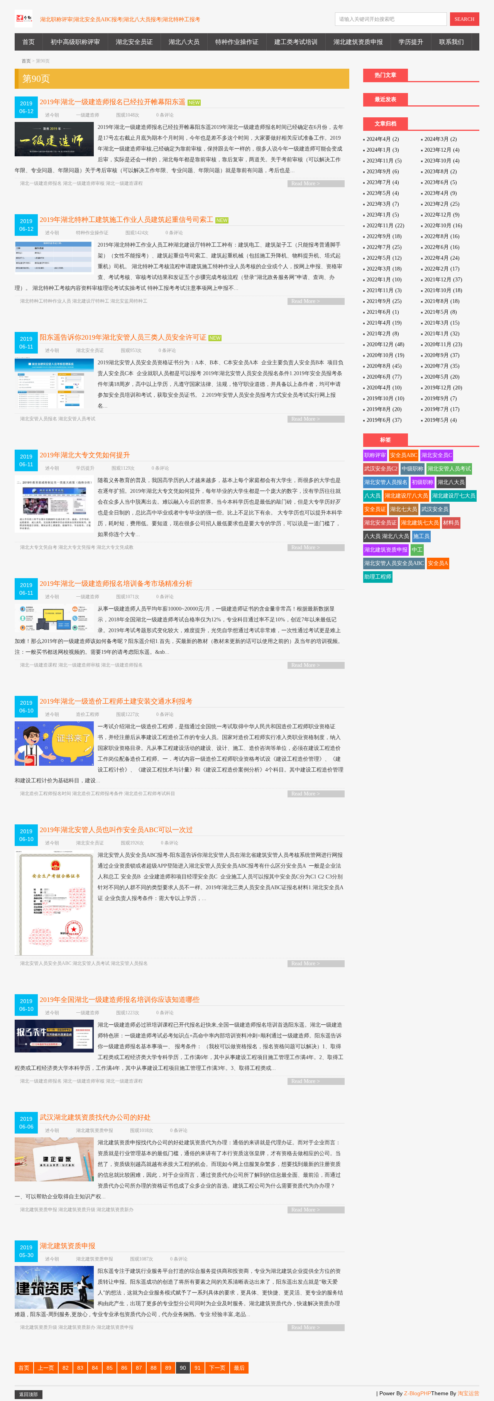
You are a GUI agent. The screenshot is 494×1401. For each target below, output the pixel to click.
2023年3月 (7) (383, 204)
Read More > (305, 183)
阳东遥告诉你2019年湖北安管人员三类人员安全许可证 (123, 337)
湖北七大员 (403, 509)
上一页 (46, 1368)
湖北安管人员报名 (38, 418)
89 (168, 1368)
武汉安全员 (434, 509)
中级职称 (412, 469)
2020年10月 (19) (385, 355)
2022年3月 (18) (384, 269)
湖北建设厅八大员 (406, 496)
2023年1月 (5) (383, 215)
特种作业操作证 (237, 42)
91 (198, 1368)
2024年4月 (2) (383, 139)
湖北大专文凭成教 (115, 547)
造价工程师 (87, 714)
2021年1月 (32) (442, 334)
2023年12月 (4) (442, 150)
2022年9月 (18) (384, 236)
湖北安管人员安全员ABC (45, 963)
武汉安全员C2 (381, 469)
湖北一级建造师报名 (41, 183)
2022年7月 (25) (384, 247)
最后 (239, 1368)
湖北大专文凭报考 (76, 547)
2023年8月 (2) (441, 171)
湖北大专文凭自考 (38, 547)
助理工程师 (377, 577)
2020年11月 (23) (443, 344)
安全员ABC (403, 455)
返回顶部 (28, 1394)
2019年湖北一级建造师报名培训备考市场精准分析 (116, 583)
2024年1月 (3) (383, 150)
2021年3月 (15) (442, 323)
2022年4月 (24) (442, 258)
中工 (417, 550)
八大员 (372, 496)
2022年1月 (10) (384, 280)
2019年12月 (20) (443, 388)
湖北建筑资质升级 (76, 1209)
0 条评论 (165, 115)
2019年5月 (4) (441, 420)
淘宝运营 (468, 1393)
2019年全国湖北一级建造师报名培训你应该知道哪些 (120, 999)
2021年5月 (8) (441, 312)
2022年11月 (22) (385, 225)
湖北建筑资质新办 (115, 1209)
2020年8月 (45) (384, 366)
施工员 (421, 536)
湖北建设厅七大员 (453, 496)
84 (95, 1368)
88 (154, 1368)
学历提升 (411, 42)
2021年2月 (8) (383, 334)
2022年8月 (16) (442, 236)
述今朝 (52, 115)
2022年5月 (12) (384, 258)
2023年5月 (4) (383, 193)
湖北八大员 (184, 42)
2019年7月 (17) (442, 409)
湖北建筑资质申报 (358, 42)
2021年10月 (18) (443, 290)
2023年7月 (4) (383, 182)
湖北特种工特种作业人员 (45, 301)
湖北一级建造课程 (124, 183)
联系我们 (451, 42)
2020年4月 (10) (384, 388)
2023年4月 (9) (441, 193)
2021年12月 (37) (443, 280)
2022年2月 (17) (442, 269)
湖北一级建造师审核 (84, 183)
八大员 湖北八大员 (386, 536)
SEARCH (464, 19)
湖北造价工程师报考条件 (97, 793)
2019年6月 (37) (384, 420)
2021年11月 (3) (384, 290)
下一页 (217, 1368)
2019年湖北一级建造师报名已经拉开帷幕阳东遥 (113, 102)
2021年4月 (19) (384, 323)
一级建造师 (87, 115)
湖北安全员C (436, 455)
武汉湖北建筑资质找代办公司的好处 (95, 1117)
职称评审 (375, 455)
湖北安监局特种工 (128, 301)
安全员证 (375, 509)
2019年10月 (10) (385, 398)
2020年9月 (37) (442, 355)
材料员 (451, 523)
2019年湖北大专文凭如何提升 (85, 455)
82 (66, 1368)
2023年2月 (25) (442, 204)
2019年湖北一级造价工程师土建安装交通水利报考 (116, 701)
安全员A (438, 563)
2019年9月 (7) (441, 398)
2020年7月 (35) (442, 366)
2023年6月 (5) (441, 182)
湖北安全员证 (134, 42)
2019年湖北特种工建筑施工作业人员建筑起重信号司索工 (126, 219)
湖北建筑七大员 (420, 523)
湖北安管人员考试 (76, 418)
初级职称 (422, 482)
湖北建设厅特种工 (90, 301)
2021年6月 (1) (383, 312)
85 (110, 1368)
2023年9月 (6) (383, 171)
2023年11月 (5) (384, 161)
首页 (28, 42)
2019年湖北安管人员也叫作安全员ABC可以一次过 (116, 830)
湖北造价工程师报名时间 (45, 793)
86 (124, 1368)
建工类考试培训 (296, 42)
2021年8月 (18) (442, 301)
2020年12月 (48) (385, 344)
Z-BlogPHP (417, 1393)
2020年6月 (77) (384, 377)
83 (80, 1368)
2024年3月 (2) (441, 139)
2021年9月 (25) (384, 301)
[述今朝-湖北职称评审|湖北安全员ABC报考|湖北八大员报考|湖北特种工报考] (23, 23)
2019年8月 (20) (384, 409)
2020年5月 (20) (442, 377)
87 (139, 1368)
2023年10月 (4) (442, 161)
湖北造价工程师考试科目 (149, 793)
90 (183, 1368)
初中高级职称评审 (75, 42)
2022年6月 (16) (442, 247)
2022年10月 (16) (443, 225)
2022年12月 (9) (442, 215)
